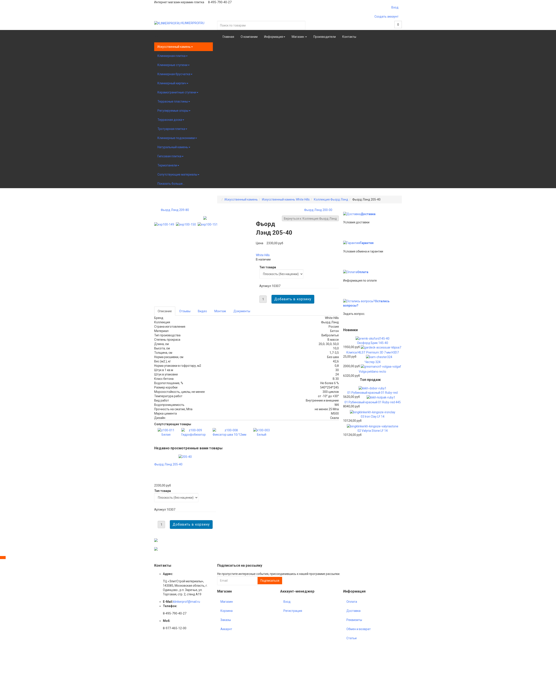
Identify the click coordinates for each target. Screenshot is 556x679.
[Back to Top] (3, 557)
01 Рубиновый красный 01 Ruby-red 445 (372, 402)
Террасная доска (169, 119)
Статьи (351, 638)
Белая (166, 434)
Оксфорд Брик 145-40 (372, 343)
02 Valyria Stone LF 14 (372, 430)
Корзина (226, 611)
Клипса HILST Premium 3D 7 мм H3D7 (372, 352)
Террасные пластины (172, 101)
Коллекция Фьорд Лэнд (331, 199)
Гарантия (367, 243)
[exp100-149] (165, 224)
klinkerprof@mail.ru (186, 601)
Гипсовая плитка (169, 156)
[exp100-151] (208, 224)
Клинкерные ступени (172, 65)
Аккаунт (226, 629)
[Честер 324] (379, 357)
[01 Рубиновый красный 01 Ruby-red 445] (381, 397)
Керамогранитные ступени (176, 92)
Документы (241, 311)
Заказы (225, 620)
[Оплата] (350, 272)
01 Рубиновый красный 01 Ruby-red (372, 392)
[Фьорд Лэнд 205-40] (185, 456)
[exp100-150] (187, 224)
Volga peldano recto (372, 371)
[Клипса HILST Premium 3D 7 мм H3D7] (381, 347)
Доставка (368, 214)
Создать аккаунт (386, 16)
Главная (228, 36)
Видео (202, 311)
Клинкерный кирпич (171, 83)
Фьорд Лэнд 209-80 (175, 210)
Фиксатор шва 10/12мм (229, 434)
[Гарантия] (351, 243)
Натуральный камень (172, 147)
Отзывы (184, 311)
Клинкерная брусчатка (173, 74)
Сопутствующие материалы (177, 174)
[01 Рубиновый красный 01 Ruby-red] (372, 388)
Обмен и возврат (358, 629)
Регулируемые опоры (172, 110)
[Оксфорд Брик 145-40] (372, 338)
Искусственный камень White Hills (286, 199)
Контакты (349, 36)
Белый (261, 434)
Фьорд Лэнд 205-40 (168, 464)
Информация (273, 36)
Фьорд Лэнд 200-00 (318, 210)
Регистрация (292, 611)
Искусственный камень (174, 46)
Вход (395, 7)
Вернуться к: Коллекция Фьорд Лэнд (310, 218)
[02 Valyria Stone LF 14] (372, 426)
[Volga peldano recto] (381, 366)
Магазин (298, 36)
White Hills (263, 255)
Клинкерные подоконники (176, 138)
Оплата (362, 272)
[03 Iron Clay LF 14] (372, 411)
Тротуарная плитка (171, 129)
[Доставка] (352, 214)
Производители (324, 36)
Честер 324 (373, 362)
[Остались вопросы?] (359, 301)
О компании (249, 36)
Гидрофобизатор (193, 434)
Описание (165, 311)
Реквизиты (354, 620)
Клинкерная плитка (171, 56)
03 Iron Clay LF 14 (372, 416)
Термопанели (167, 165)
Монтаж (220, 311)
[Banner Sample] (156, 540)
